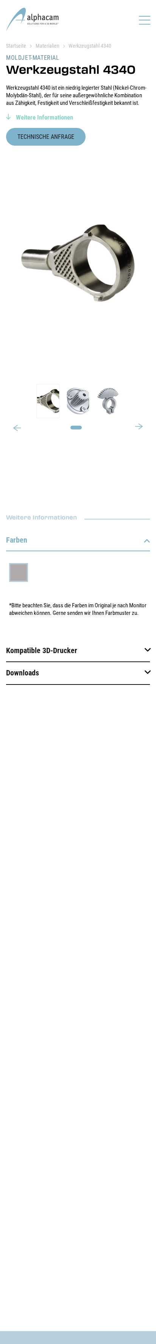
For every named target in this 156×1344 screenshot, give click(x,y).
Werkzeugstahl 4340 (90, 46)
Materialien (47, 46)
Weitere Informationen (43, 117)
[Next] (139, 426)
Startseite (16, 46)
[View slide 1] (78, 401)
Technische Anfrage (45, 136)
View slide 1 (76, 427)
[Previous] (17, 429)
